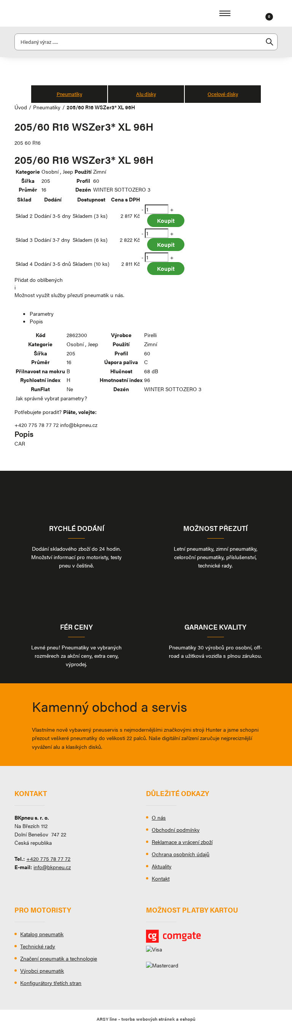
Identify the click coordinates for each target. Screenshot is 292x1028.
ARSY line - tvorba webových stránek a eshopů (146, 1018)
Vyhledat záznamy (269, 42)
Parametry (42, 313)
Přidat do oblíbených (38, 279)
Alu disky (146, 94)
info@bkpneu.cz (78, 424)
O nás (159, 817)
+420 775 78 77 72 (36, 424)
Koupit (166, 220)
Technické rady (37, 946)
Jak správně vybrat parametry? (51, 398)
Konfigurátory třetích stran (50, 982)
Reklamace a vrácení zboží (182, 842)
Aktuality (161, 866)
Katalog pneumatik (41, 934)
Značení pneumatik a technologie (58, 958)
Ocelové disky (223, 94)
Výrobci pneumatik (42, 970)
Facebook (20, 884)
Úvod (20, 107)
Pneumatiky (69, 94)
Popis (36, 321)
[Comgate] (212, 936)
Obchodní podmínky (176, 829)
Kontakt (161, 878)
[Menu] (225, 13)
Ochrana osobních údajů (180, 854)
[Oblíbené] (257, 13)
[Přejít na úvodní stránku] (41, 13)
